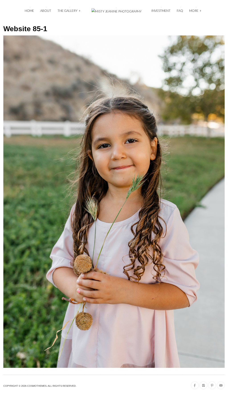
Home (29, 10)
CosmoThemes (37, 386)
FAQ (180, 10)
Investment (161, 10)
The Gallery (69, 10)
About (45, 10)
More (195, 10)
